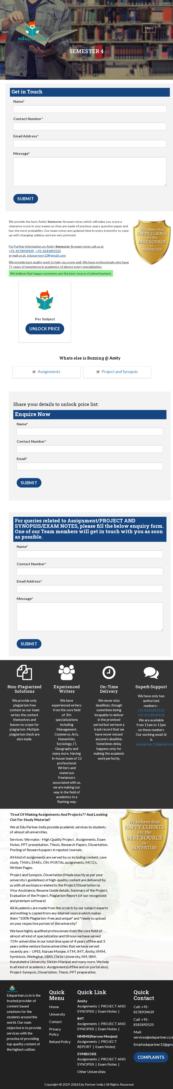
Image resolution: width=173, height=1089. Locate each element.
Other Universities (91, 1071)
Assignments (48, 371)
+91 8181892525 (151, 710)
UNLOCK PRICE (45, 328)
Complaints (151, 1057)
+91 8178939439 (151, 715)
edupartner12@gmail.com (46, 255)
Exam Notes (107, 1011)
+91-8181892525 (48, 251)
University (57, 1014)
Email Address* (26, 136)
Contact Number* (28, 118)
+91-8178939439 (21, 251)
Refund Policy (60, 1041)
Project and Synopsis (119, 371)
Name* (19, 101)
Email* (22, 458)
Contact (55, 1021)
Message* (21, 153)
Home (54, 1007)
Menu (149, 28)
